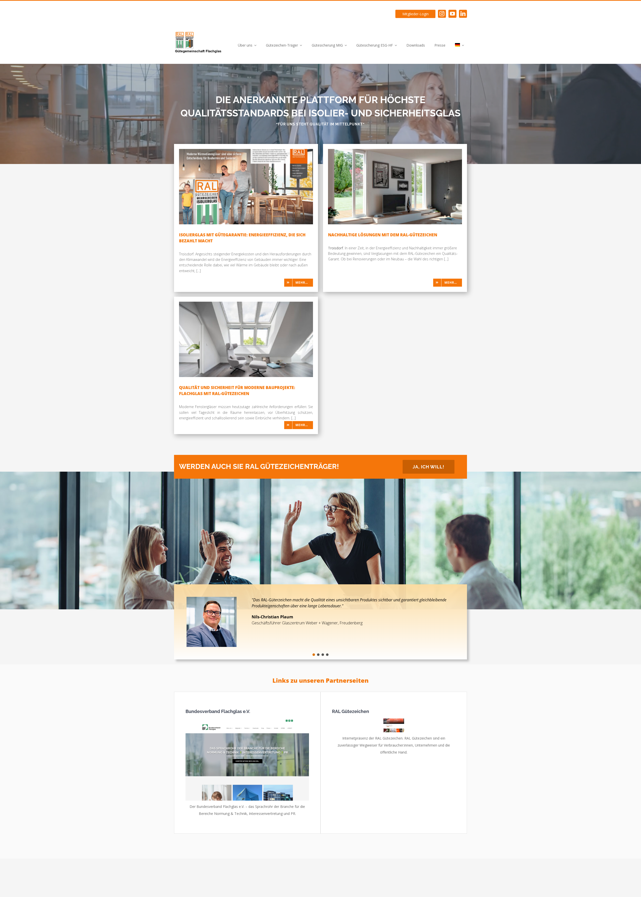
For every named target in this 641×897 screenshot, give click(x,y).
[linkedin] (463, 14)
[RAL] (393, 720)
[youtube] (452, 14)
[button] (313, 654)
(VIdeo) (301, 606)
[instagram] (442, 14)
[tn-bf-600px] (247, 720)
